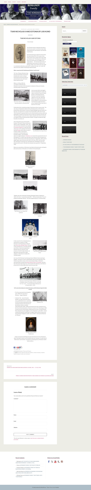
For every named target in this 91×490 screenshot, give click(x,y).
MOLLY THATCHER (67, 142)
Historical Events (43, 21)
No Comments (36, 29)
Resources (24, 1)
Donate (18, 1)
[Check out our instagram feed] (61, 461)
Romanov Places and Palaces (25, 351)
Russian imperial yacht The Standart (34, 262)
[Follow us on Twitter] (52, 461)
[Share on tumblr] (19, 347)
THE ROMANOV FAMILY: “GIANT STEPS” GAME (73, 147)
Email (15, 421)
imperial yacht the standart (27, 352)
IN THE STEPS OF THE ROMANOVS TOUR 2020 (73, 144)
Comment (16, 398)
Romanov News (67, 21)
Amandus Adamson (19, 127)
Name (15, 414)
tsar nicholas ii (27, 353)
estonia (19, 352)
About (5, 1)
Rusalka (19, 130)
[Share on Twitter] (16, 347)
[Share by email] (21, 346)
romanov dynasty (37, 352)
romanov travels (20, 353)
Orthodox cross (29, 135)
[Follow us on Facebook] (48, 461)
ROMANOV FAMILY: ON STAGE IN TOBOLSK (30, 465)
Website (15, 427)
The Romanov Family (38, 13)
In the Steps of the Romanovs (55, 21)
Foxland (57, 487)
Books (9, 1)
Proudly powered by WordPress (39, 487)
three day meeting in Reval (21, 245)
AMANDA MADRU (67, 139)
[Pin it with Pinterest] (18, 347)
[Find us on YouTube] (55, 461)
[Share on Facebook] (14, 347)
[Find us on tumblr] (58, 461)
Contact (14, 1)
